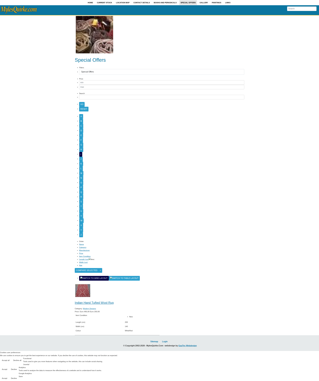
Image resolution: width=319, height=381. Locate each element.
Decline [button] (14, 369)
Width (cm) (83, 262)
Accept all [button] (5, 360)
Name (81, 244)
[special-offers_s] (94, 53)
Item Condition (85, 256)
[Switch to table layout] (124, 278)
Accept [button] (4, 369)
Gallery (204, 3)
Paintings (216, 3)
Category (82, 247)
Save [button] (21, 376)
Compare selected (86, 270)
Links (227, 3)
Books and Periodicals (165, 3)
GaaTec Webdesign (187, 346)
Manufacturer (84, 250)
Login (165, 341)
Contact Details (141, 3)
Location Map (122, 3)
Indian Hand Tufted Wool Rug (94, 302)
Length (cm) (84, 259)
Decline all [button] (17, 360)
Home (90, 3)
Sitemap (154, 341)
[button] (312, 374)
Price (81, 253)
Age (80, 265)
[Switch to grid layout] (94, 278)
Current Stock (104, 3)
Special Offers (188, 3)
